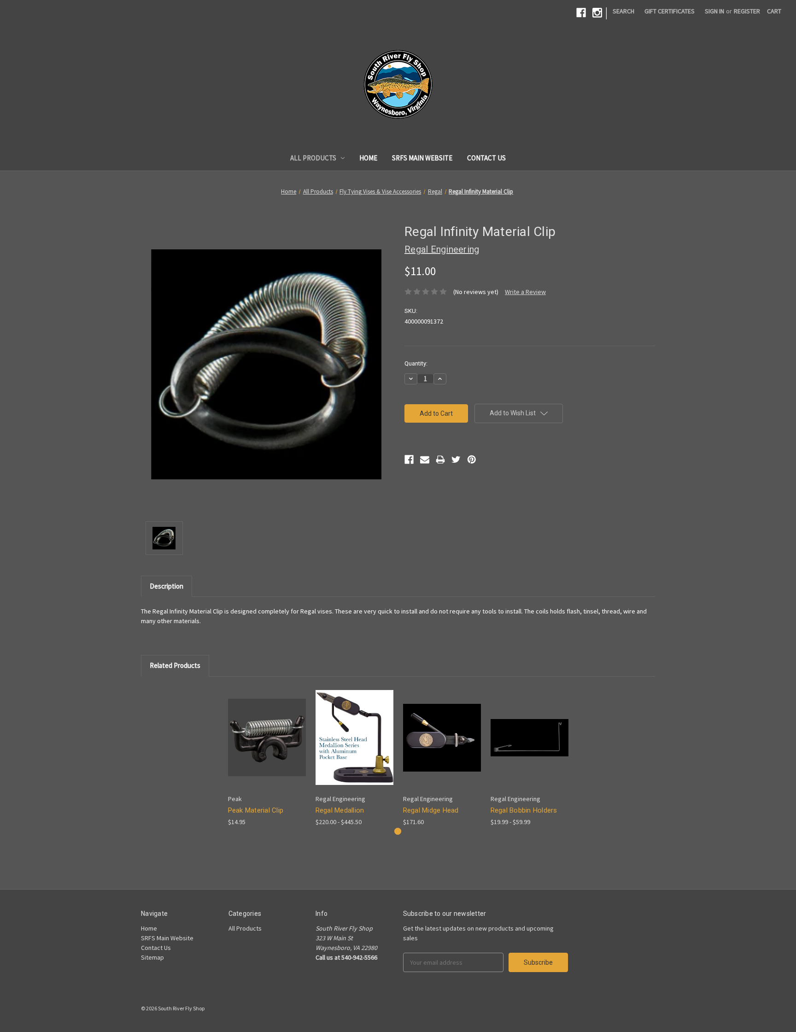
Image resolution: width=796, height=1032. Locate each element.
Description (166, 586)
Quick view (266, 729)
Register (747, 11)
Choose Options (354, 745)
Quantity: (415, 363)
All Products (313, 157)
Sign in (714, 11)
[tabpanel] (266, 756)
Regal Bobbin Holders (524, 810)
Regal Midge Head (431, 810)
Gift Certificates (669, 11)
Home (368, 157)
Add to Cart (267, 745)
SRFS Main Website (422, 157)
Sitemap (152, 957)
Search (623, 11)
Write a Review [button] (525, 292)
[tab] (397, 831)
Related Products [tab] (175, 665)
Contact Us (486, 157)
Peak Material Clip (256, 810)
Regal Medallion (340, 810)
